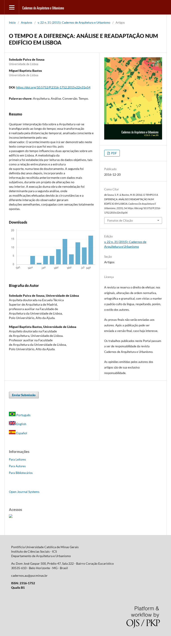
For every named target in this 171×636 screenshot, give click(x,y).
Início (12, 22)
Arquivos (26, 22)
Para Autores (17, 466)
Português (23, 415)
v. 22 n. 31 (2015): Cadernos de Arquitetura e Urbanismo (74, 22)
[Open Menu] (11, 7)
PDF (113, 153)
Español (21, 433)
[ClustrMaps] (10, 517)
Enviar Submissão (24, 395)
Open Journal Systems (24, 492)
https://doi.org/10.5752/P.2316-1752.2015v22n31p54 (53, 87)
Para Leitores (17, 459)
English (21, 424)
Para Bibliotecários (21, 473)
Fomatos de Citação (120, 220)
